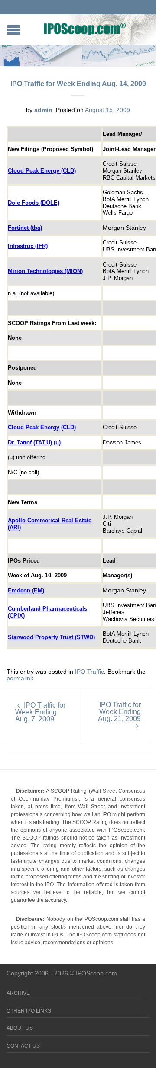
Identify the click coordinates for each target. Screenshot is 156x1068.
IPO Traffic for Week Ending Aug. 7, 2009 (40, 712)
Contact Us (23, 1046)
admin (43, 109)
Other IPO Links (28, 1010)
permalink (19, 678)
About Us (19, 1028)
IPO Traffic (89, 671)
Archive (18, 993)
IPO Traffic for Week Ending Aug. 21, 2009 (119, 711)
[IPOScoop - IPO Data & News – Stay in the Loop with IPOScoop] (84, 28)
